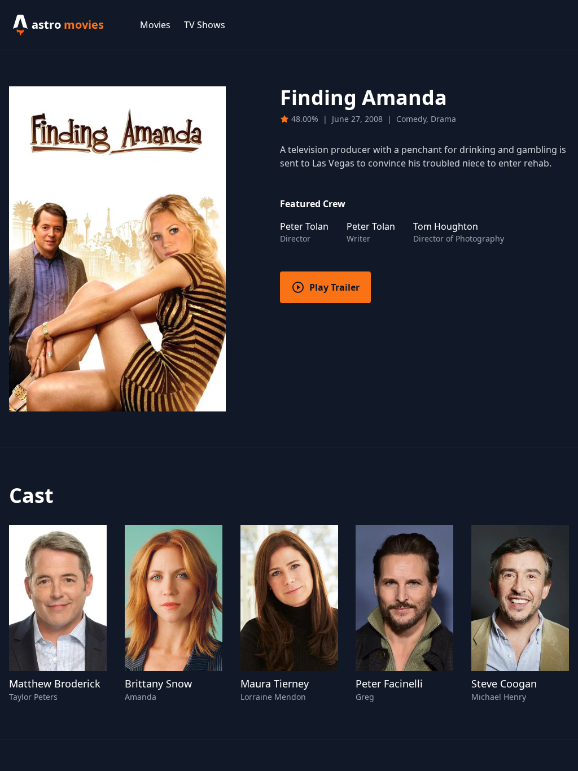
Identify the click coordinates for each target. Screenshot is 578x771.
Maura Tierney (274, 683)
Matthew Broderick (54, 683)
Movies (155, 25)
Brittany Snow (158, 683)
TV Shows (204, 25)
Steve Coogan (504, 683)
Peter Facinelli (389, 683)
